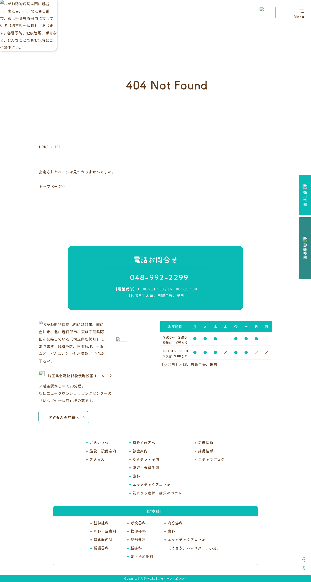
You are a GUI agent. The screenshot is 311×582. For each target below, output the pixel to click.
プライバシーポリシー (172, 578)
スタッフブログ (211, 459)
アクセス (96, 459)
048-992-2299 (159, 277)
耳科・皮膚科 (105, 530)
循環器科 (101, 547)
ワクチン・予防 (146, 459)
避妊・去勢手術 (146, 467)
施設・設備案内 (102, 450)
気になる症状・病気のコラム (157, 492)
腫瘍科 (136, 547)
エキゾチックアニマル (151, 484)
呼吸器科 (138, 522)
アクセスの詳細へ (64, 417)
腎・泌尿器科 (141, 556)
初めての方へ (144, 442)
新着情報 (205, 442)
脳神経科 (101, 522)
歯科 (136, 475)
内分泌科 (175, 522)
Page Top (304, 562)
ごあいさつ (99, 442)
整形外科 (138, 539)
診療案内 (140, 450)
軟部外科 (138, 530)
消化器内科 (103, 539)
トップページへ (52, 186)
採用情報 (205, 450)
